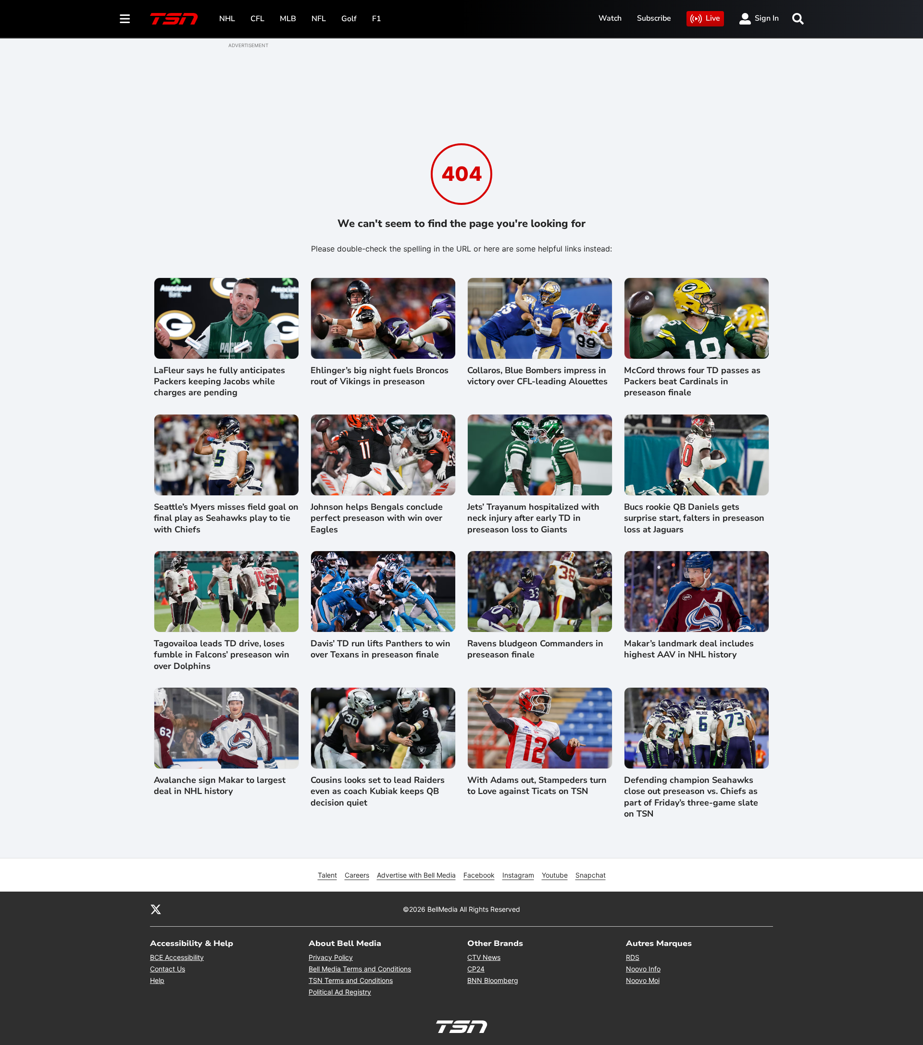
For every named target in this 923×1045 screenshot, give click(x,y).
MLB (288, 18)
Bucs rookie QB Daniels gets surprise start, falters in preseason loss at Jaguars (694, 518)
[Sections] (125, 18)
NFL (319, 18)
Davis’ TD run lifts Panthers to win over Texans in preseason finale (380, 649)
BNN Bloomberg (492, 980)
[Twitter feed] (156, 909)
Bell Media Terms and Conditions (360, 969)
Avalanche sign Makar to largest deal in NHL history (220, 786)
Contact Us (167, 969)
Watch (610, 18)
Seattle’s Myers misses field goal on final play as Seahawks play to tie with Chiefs (226, 518)
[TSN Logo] (174, 19)
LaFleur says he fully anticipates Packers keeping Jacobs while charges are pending (219, 382)
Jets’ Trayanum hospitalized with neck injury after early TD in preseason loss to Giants (533, 518)
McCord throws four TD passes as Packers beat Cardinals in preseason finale (692, 382)
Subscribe (654, 18)
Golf (349, 18)
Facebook (479, 875)
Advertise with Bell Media (416, 875)
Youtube (555, 875)
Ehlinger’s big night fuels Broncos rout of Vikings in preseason (380, 376)
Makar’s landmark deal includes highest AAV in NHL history (689, 649)
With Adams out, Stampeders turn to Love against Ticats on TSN (537, 786)
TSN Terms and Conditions (351, 980)
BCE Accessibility (177, 957)
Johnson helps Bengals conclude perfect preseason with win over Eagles (377, 518)
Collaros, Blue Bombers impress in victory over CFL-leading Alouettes (537, 376)
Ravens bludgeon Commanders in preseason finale (535, 649)
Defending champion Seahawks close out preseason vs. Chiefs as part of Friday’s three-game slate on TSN (691, 797)
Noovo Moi (643, 980)
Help (157, 980)
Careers (357, 875)
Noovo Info (643, 969)
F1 (376, 18)
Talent (327, 875)
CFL (257, 18)
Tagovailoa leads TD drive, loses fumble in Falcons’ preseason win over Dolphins (221, 655)
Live (713, 18)
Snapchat (590, 875)
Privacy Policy (331, 957)
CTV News (483, 957)
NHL (227, 18)
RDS (632, 957)
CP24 (476, 969)
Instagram (518, 875)
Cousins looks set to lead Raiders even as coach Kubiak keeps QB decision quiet (378, 791)
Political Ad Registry (340, 992)
